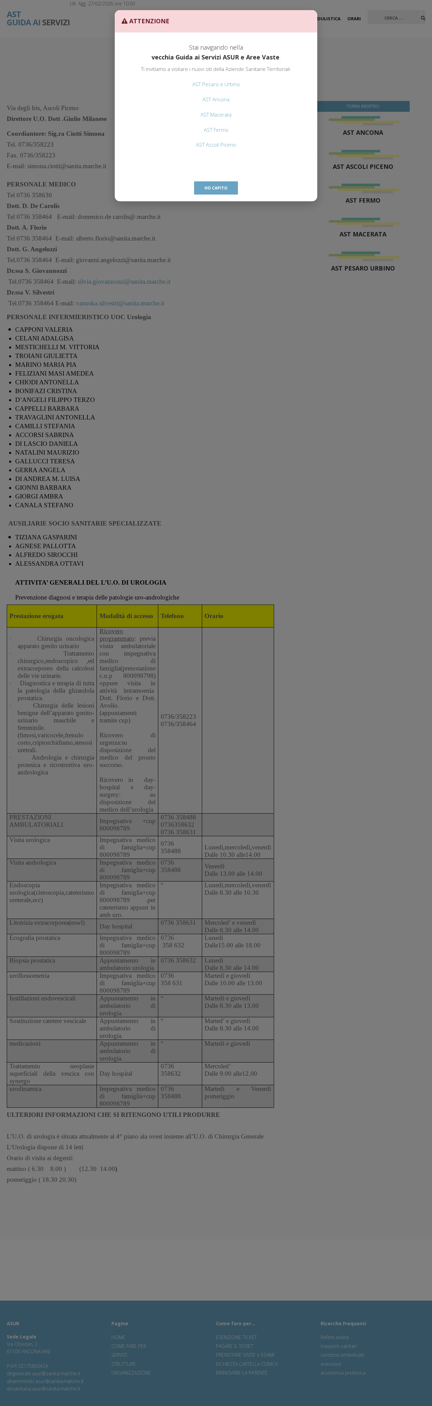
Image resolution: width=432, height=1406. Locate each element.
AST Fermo (216, 129)
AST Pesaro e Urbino (216, 84)
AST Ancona (216, 99)
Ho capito (216, 188)
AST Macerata (216, 114)
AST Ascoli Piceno (216, 144)
